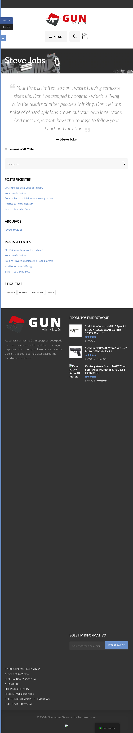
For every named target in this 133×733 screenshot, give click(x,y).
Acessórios (12, 684)
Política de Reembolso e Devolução (27, 699)
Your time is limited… (16, 193)
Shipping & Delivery (17, 689)
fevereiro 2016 (14, 229)
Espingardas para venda (20, 679)
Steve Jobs (37, 292)
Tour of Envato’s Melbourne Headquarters (29, 198)
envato (11, 292)
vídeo (50, 292)
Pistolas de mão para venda (22, 669)
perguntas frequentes (19, 694)
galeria (23, 292)
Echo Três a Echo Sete (17, 209)
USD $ (8, 20)
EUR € (8, 26)
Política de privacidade (20, 704)
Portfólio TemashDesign (19, 203)
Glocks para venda (17, 674)
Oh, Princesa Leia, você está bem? (24, 187)
